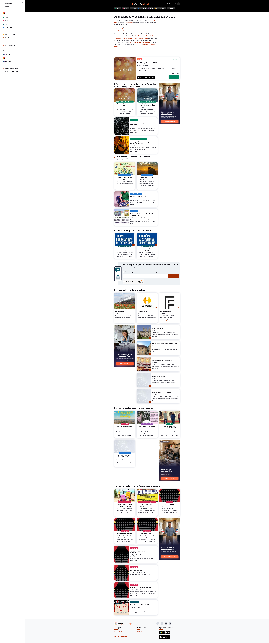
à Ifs (138, 196)
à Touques (141, 605)
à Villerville (169, 504)
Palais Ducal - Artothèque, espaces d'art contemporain (164, 344)
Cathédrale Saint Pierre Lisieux (161, 392)
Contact (116, 639)
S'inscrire (171, 3)
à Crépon (169, 427)
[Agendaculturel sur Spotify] (170, 623)
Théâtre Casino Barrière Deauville (162, 360)
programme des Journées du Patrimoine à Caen (140, 42)
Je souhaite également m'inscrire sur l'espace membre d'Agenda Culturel (144, 272)
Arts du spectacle (160, 8)
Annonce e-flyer (175, 59)
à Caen (125, 178)
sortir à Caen (129, 29)
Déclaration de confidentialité (122, 636)
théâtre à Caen (129, 22)
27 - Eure (8, 54)
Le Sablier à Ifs (142, 311)
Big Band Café (119, 29)
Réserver (174, 77)
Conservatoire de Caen (159, 376)
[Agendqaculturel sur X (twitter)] (157, 623)
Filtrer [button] (6, 6)
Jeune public (143, 8)
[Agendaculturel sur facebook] (162, 623)
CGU (115, 634)
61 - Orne (8, 61)
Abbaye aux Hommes (158, 328)
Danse (151, 8)
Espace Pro (139, 631)
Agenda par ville (9, 45)
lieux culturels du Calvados (137, 27)
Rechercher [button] (7, 3)
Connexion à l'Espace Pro (11, 75)
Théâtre (126, 8)
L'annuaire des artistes (11, 71)
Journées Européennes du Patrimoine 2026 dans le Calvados (132, 38)
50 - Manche (8, 58)
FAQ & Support (118, 631)
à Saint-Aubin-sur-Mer (143, 214)
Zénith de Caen (152, 27)
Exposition (171, 8)
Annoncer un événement (143, 634)
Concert (118, 8)
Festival (134, 8)
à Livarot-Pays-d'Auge (124, 456)
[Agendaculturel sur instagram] (166, 623)
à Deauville (124, 104)
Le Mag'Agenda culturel (11, 68)
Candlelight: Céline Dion (147, 62)
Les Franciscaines (165, 311)
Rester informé (173, 276)
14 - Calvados (9, 13)
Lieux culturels (8, 42)
